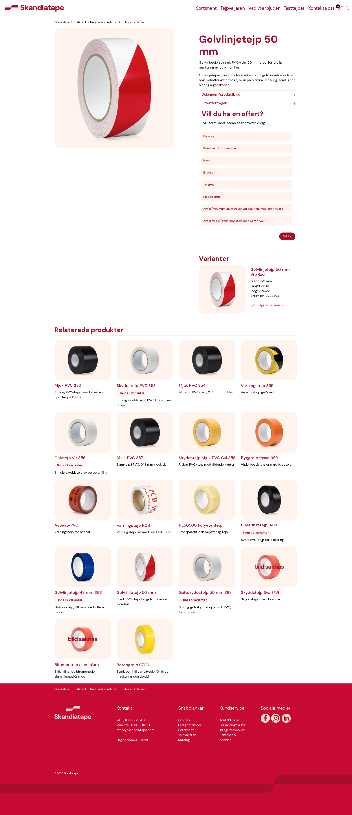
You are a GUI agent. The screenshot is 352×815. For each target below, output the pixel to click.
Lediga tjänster (189, 725)
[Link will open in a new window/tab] (265, 718)
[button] (114, 88)
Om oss (184, 720)
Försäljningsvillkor (232, 725)
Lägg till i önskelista (270, 305)
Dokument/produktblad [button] (221, 94)
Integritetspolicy (232, 730)
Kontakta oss (321, 8)
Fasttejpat (294, 8)
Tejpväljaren (232, 8)
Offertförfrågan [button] (214, 103)
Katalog (184, 740)
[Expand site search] (347, 8)
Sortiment (206, 8)
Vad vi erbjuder (264, 8)
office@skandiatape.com (135, 730)
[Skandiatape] (34, 8)
